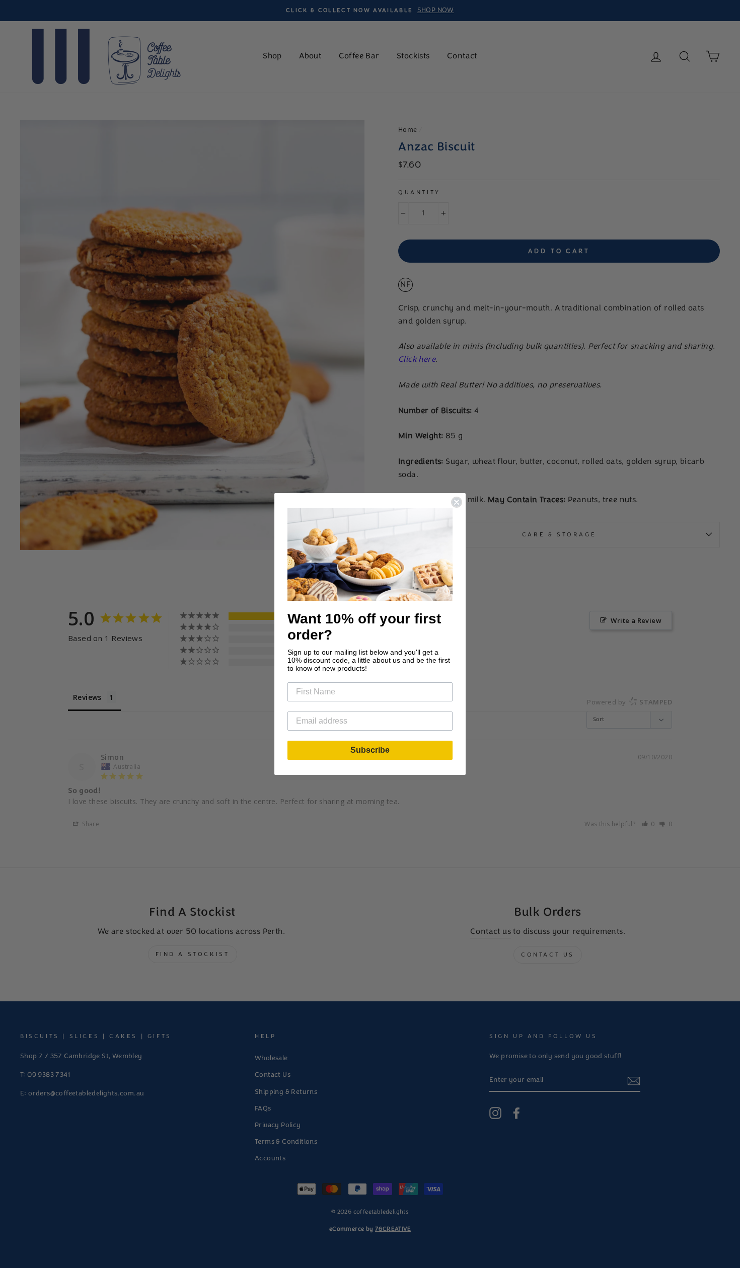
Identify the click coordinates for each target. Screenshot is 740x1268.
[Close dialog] (457, 502)
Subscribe (370, 750)
